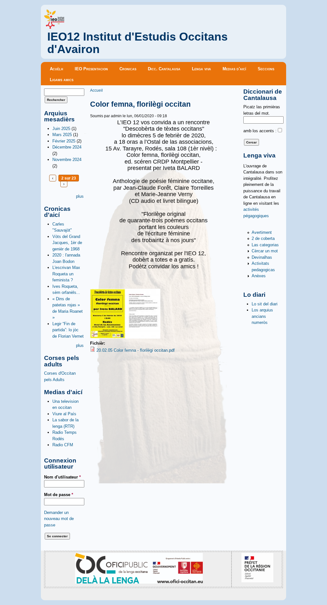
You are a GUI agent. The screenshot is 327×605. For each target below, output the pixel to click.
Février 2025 (63, 141)
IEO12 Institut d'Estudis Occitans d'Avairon (137, 43)
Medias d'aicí (234, 68)
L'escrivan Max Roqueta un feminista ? (66, 273)
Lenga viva (201, 68)
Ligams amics (61, 79)
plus (80, 196)
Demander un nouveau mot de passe (59, 518)
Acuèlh (56, 68)
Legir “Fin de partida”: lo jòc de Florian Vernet (68, 330)
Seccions (266, 68)
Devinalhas (262, 257)
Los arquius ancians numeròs (262, 316)
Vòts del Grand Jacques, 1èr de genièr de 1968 (67, 242)
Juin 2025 (61, 128)
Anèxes (259, 275)
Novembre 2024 (66, 159)
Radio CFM (62, 444)
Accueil (96, 90)
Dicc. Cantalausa (164, 68)
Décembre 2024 (66, 147)
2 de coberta (263, 238)
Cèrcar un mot (265, 251)
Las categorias (265, 244)
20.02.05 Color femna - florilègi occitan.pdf (135, 350)
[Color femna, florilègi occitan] (125, 337)
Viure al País (64, 413)
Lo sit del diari (265, 304)
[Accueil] (54, 27)
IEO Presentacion (91, 68)
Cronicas (127, 68)
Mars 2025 (62, 134)
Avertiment (262, 232)
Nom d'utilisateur (62, 477)
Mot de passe (58, 494)
